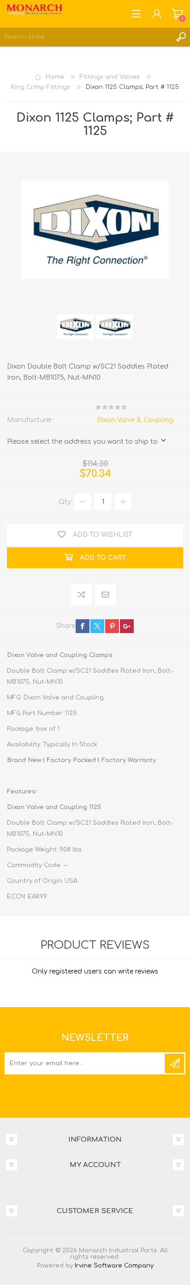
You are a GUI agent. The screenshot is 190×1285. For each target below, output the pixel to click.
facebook (82, 626)
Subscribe (174, 1063)
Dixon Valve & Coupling (135, 420)
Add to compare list (82, 595)
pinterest (112, 626)
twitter (97, 626)
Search (181, 37)
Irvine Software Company (114, 1265)
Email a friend (105, 595)
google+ (127, 626)
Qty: (65, 502)
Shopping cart (177, 14)
